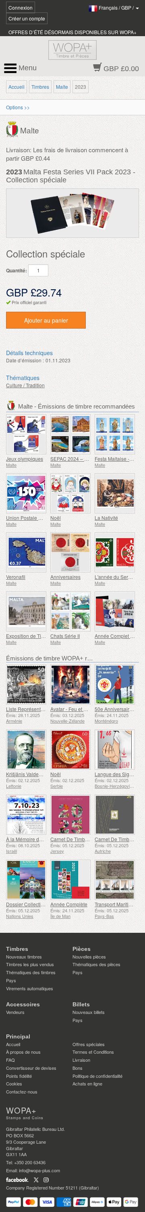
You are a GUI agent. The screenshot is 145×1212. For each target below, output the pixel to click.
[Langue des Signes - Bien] (115, 750)
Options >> (18, 107)
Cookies (14, 1083)
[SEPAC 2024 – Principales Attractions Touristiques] (70, 434)
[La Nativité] (115, 493)
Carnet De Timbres (71, 839)
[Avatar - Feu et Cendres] (70, 684)
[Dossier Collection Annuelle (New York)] (26, 880)
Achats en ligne (87, 1083)
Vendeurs (15, 1012)
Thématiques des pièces (96, 964)
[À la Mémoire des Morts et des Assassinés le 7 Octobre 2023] (26, 815)
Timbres (40, 86)
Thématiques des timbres (31, 972)
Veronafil (15, 576)
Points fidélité (19, 1076)
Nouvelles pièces (89, 956)
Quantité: (16, 270)
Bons (77, 1068)
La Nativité (106, 517)
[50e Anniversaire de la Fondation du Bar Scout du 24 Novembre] (115, 684)
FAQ (10, 1060)
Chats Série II (65, 635)
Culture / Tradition (25, 385)
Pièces (81, 949)
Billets (81, 1004)
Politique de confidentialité (97, 1076)
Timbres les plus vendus (30, 964)
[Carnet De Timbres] (70, 815)
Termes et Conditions (93, 1051)
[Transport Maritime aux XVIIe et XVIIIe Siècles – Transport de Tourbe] (115, 880)
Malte (62, 86)
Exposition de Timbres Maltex (38, 635)
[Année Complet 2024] (115, 611)
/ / (117, 7)
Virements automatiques (29, 988)
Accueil (16, 86)
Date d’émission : (25, 360)
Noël (55, 517)
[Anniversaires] (70, 552)
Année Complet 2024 (118, 635)
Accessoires (23, 1004)
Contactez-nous (21, 1091)
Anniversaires (65, 576)
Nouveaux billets (88, 1012)
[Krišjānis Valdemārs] (26, 750)
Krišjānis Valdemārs (28, 774)
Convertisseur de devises (31, 1068)
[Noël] (70, 493)
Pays (11, 980)
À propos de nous (23, 1051)
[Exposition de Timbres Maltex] (26, 611)
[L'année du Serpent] (115, 552)
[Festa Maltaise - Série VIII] (115, 434)
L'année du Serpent (116, 576)
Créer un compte (26, 18)
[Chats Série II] (70, 611)
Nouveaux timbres (24, 956)
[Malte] (13, 128)
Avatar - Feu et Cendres (76, 708)
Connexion (20, 7)
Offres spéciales (88, 1044)
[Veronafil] (26, 552)
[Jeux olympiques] (26, 434)
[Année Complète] (70, 880)
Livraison (81, 1060)
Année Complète (68, 904)
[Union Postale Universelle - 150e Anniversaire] (26, 493)
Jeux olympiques (24, 458)
